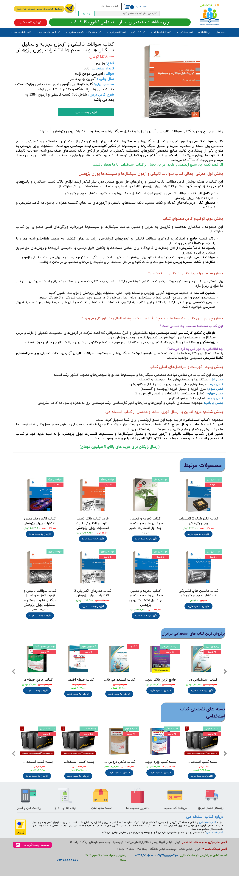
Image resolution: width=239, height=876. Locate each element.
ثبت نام (106, 6)
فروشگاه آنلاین (204, 32)
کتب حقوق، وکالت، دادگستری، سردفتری (85, 32)
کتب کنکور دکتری (138, 32)
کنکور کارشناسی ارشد (162, 32)
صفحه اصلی (221, 32)
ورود (115, 6)
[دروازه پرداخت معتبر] (20, 834)
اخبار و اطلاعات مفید (22, 32)
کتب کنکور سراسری (118, 32)
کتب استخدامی (186, 32)
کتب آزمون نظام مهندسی (49, 32)
